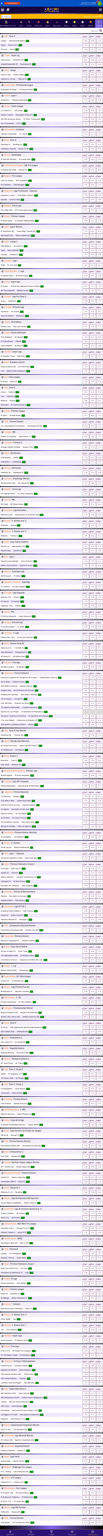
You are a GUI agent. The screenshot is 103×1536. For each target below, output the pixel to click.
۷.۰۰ (85, 115)
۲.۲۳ (85, 682)
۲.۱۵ (85, 1135)
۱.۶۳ (85, 381)
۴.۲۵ (92, 195)
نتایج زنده (51, 1534)
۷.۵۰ (85, 41)
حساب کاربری (10, 1534)
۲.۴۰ (85, 45)
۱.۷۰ (99, 426)
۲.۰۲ (85, 716)
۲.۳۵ (85, 49)
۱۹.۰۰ (99, 367)
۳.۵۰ (99, 49)
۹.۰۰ (92, 286)
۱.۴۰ (99, 41)
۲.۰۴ (85, 847)
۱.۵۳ (85, 504)
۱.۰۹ (86, 367)
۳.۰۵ (99, 100)
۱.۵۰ (99, 1192)
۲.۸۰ (99, 250)
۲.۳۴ (85, 1429)
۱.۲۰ (99, 415)
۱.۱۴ (86, 89)
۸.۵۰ (85, 110)
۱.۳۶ (85, 1440)
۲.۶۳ (85, 250)
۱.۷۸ (85, 586)
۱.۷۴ (85, 1053)
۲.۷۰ (99, 75)
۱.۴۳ (99, 115)
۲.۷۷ (92, 809)
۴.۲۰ (92, 210)
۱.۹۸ (86, 311)
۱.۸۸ (85, 149)
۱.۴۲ (85, 210)
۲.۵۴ (92, 1366)
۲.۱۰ (86, 1383)
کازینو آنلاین (31, 1534)
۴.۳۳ (85, 119)
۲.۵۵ (92, 694)
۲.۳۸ (85, 1146)
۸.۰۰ (85, 134)
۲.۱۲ (99, 1370)
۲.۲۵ (85, 1272)
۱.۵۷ (85, 265)
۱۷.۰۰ (85, 286)
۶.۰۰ (92, 134)
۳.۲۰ (92, 400)
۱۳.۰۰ (92, 231)
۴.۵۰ (92, 41)
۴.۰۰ (92, 115)
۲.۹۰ (92, 49)
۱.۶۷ (85, 915)
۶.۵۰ (92, 536)
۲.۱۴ (85, 525)
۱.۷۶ (85, 1512)
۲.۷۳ (85, 75)
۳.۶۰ (92, 180)
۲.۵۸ (85, 341)
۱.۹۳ (86, 760)
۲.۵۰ (85, 597)
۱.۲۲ (99, 1012)
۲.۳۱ (85, 868)
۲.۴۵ (85, 221)
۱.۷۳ (99, 656)
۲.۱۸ (85, 100)
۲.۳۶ (85, 818)
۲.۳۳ (85, 809)
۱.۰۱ (99, 1017)
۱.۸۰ (86, 254)
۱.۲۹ (99, 134)
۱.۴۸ (85, 565)
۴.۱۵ (92, 60)
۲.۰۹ (99, 1078)
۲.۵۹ (85, 79)
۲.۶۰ (85, 316)
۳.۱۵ (99, 45)
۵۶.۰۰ (86, 1017)
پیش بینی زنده (72, 1534)
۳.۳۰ (92, 149)
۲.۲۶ (99, 341)
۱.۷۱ (86, 648)
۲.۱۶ (99, 185)
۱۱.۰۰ (99, 89)
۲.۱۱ (86, 637)
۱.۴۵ (99, 667)
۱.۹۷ (99, 462)
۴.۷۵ (99, 64)
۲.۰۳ (85, 457)
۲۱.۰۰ (99, 231)
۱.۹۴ (86, 1002)
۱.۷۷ (85, 180)
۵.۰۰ (85, 60)
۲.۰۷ (99, 392)
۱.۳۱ (99, 110)
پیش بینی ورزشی (92, 1534)
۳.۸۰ (92, 64)
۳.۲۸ (92, 457)
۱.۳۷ (85, 195)
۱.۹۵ (85, 400)
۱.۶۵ (85, 64)
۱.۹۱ (99, 436)
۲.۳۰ (99, 881)
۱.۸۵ (85, 877)
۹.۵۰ (85, 775)
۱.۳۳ (85, 144)
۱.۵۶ (99, 60)
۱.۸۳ (85, 940)
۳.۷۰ (92, 119)
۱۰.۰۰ (85, 415)
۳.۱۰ (92, 45)
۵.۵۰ (99, 170)
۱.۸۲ (85, 546)
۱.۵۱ (86, 235)
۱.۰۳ (86, 231)
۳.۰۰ (92, 250)
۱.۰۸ (99, 286)
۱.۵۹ (99, 199)
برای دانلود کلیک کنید (12, 3)
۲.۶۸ (85, 694)
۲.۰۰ (86, 1258)
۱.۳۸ (85, 735)
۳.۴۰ (92, 290)
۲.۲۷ (85, 576)
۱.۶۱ (86, 720)
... (86, 711)
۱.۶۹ (99, 119)
